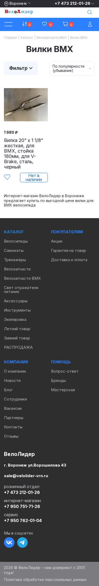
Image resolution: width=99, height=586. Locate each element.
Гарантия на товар (68, 250)
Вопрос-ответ (65, 371)
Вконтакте (9, 542)
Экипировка (15, 319)
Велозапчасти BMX (22, 278)
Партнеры (13, 417)
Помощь (61, 361)
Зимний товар (17, 338)
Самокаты (13, 250)
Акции (56, 241)
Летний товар (17, 328)
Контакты (13, 426)
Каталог (14, 231)
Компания (16, 361)
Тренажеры (15, 259)
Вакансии (13, 408)
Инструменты (17, 310)
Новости (12, 380)
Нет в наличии (34, 177)
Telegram (22, 542)
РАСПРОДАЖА (18, 347)
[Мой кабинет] (90, 24)
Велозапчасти (17, 269)
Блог (8, 389)
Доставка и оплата (69, 259)
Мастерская (63, 389)
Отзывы (11, 436)
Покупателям (67, 231)
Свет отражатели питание (21, 289)
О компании (15, 371)
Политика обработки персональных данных (45, 579)
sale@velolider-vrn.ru (26, 475)
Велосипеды (16, 241)
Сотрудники (15, 399)
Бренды (58, 380)
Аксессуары (15, 300)
